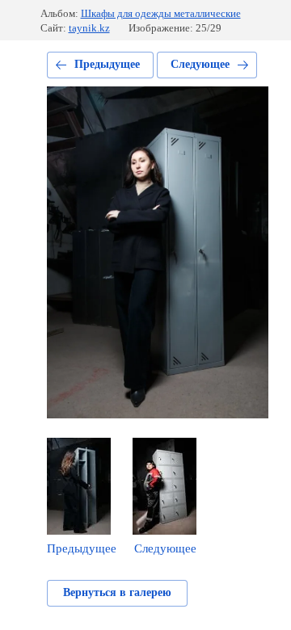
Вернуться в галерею (117, 592)
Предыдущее (107, 64)
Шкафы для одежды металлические (161, 13)
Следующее (200, 64)
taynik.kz (89, 28)
